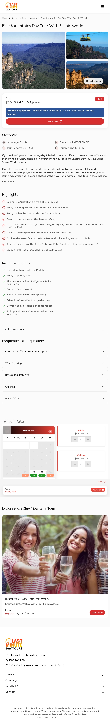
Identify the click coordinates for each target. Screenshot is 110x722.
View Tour (97, 612)
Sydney (15, 18)
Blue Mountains (29, 18)
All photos (95, 81)
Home (5, 18)
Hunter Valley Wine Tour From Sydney (27, 598)
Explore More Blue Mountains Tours (28, 508)
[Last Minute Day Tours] (11, 6)
